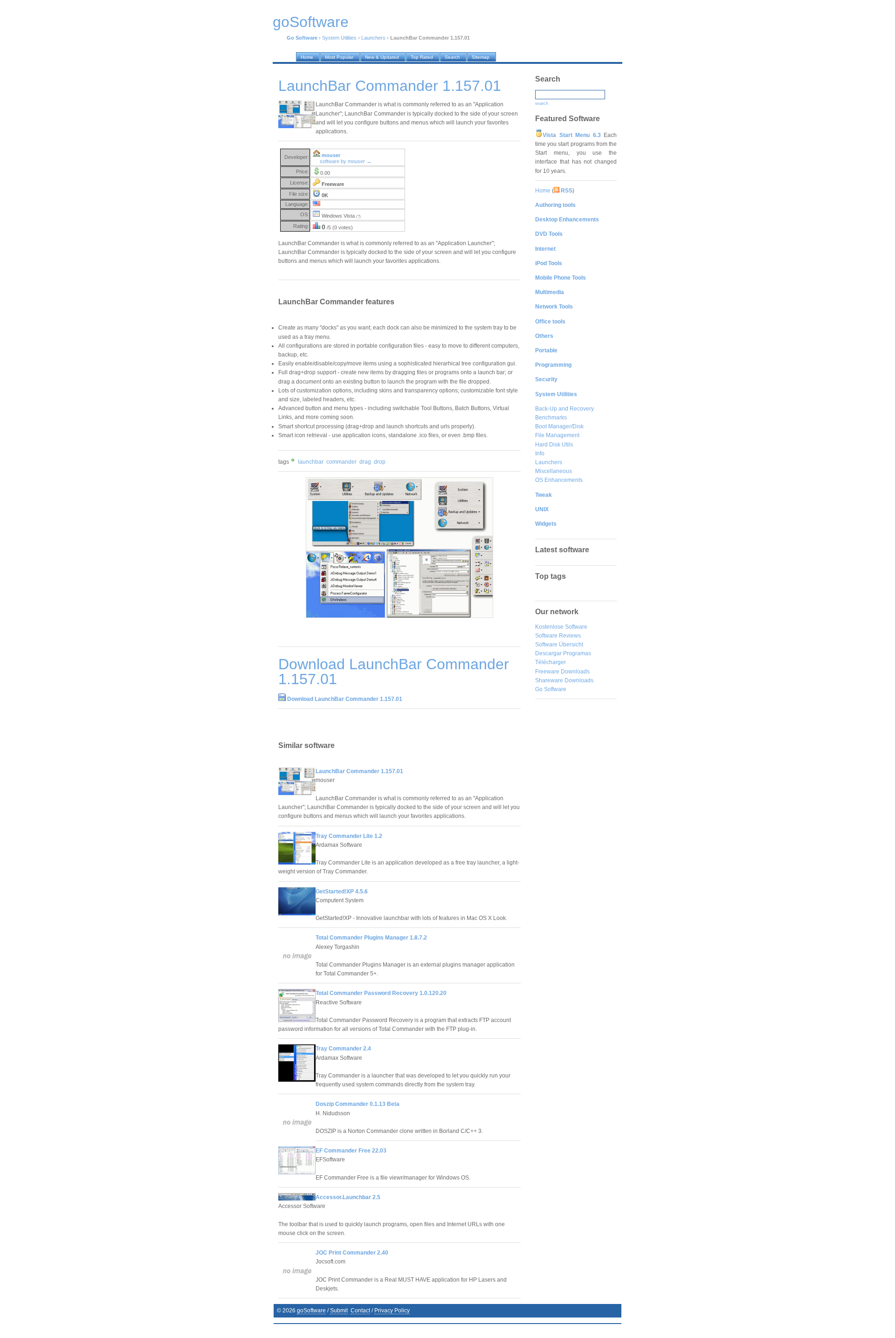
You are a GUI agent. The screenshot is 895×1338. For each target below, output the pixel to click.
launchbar (311, 462)
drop (380, 462)
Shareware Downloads (564, 680)
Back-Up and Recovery (564, 408)
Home (543, 190)
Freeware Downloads (562, 671)
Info (539, 453)
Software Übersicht (559, 644)
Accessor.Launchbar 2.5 (348, 1197)
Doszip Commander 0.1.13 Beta (357, 1104)
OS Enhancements (559, 480)
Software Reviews (558, 635)
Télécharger (550, 662)
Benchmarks (551, 417)
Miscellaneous (553, 471)
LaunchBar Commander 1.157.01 (359, 771)
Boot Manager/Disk (559, 426)
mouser (331, 155)
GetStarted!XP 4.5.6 (342, 891)
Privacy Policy (392, 1310)
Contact (360, 1310)
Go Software (550, 689)
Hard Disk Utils (554, 444)
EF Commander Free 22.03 (351, 1150)
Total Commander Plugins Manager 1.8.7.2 (371, 937)
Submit (339, 1310)
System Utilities (339, 38)
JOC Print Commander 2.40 (352, 1252)
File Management (557, 435)
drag (365, 462)
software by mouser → (346, 161)
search (541, 103)
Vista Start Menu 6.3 (572, 135)
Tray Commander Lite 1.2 (349, 836)
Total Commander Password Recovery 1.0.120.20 (381, 993)
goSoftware (311, 1310)
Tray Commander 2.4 (343, 1048)
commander (341, 462)
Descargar (548, 653)
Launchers (373, 38)
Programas (577, 653)
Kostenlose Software (561, 627)
